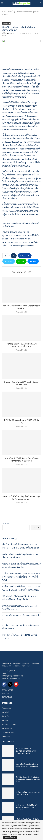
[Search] (40, 3)
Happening (6, 736)
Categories (7, 703)
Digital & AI (6, 716)
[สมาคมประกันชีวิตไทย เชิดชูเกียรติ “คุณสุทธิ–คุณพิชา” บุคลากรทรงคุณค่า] (21, 480)
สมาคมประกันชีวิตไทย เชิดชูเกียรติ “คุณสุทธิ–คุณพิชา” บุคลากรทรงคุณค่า (21, 497)
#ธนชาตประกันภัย (9, 232)
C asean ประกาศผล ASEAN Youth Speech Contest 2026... (21, 383)
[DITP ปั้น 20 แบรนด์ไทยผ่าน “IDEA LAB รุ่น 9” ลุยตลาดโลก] (21, 404)
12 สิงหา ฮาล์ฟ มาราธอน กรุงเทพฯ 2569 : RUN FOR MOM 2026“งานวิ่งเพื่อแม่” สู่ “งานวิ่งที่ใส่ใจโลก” (21, 576)
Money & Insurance (9, 724)
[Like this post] (14, 255)
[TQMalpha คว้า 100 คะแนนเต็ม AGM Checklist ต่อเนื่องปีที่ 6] (21, 328)
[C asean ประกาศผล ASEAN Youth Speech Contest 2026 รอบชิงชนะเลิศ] (21, 366)
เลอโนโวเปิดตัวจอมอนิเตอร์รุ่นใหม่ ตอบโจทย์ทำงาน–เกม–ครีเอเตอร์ (27, 765)
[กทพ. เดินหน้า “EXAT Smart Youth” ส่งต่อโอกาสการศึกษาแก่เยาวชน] (21, 442)
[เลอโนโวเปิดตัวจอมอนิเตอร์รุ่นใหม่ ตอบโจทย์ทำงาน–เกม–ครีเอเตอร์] (8, 765)
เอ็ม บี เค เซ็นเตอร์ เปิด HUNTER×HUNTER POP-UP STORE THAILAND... (26, 751)
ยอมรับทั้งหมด (10, 838)
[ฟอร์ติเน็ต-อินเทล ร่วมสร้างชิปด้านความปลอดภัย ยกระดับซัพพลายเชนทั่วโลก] (8, 779)
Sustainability (7, 728)
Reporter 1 (11, 33)
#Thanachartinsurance (14, 235)
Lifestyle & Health (8, 732)
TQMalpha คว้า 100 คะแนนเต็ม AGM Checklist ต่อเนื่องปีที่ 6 (21, 345)
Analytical (5, 712)
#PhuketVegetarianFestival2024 (18, 242)
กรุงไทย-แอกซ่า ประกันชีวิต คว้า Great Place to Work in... (21, 307)
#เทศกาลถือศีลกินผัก (19, 238)
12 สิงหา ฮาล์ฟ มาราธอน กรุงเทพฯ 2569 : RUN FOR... (28, 793)
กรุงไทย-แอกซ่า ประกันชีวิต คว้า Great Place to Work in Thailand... (26, 807)
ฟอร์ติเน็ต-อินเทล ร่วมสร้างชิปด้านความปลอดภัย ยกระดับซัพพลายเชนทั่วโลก (28, 779)
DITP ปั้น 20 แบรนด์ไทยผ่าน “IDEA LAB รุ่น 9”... (21, 421)
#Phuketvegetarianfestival (22, 245)
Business (5, 720)
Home (4, 12)
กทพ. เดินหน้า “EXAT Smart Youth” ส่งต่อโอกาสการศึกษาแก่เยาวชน (21, 459)
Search (5, 523)
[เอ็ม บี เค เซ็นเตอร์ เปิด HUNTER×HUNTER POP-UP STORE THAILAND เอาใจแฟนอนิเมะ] (8, 751)
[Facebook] (4, 684)
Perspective (6, 708)
